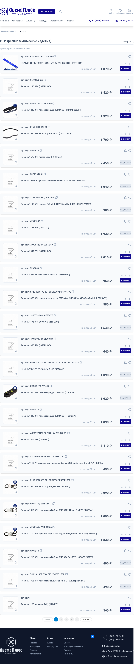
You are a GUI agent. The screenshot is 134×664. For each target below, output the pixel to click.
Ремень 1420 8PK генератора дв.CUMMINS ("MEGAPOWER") (51, 110)
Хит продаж (17, 20)
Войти (111, 13)
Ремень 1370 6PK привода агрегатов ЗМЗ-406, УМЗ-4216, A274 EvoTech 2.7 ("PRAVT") (64, 298)
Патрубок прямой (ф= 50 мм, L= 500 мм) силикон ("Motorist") (51, 63)
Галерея (70, 20)
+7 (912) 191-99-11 (115, 639)
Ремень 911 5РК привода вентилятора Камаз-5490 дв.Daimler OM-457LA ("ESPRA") (62, 463)
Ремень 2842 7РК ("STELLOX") (36, 251)
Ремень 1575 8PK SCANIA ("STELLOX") (40, 322)
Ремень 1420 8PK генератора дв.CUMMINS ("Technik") (48, 416)
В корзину (125, 68)
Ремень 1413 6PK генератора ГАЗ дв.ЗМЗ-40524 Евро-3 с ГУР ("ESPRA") (57, 510)
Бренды (43, 20)
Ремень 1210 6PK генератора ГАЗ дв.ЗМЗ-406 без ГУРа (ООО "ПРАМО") (57, 557)
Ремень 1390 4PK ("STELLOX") (36, 345)
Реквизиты (68, 654)
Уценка (50, 643)
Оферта (67, 643)
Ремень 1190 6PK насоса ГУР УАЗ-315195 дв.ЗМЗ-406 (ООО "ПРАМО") (56, 204)
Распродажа (52, 646)
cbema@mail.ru (126, 20)
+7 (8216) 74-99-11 (101, 20)
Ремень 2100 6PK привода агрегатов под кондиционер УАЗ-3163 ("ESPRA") (59, 533)
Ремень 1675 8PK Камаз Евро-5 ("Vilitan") (41, 157)
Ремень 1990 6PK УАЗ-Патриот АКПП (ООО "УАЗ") (46, 133)
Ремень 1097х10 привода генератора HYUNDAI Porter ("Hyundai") (53, 180)
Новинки (4, 20)
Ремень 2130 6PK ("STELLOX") (36, 86)
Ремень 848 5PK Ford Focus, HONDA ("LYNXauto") (45, 274)
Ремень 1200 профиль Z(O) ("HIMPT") (39, 604)
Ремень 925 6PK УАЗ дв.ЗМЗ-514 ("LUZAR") (43, 369)
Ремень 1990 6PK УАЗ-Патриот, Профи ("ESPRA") (45, 486)
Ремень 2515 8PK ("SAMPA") (35, 439)
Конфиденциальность (73, 646)
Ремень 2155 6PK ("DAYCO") (35, 227)
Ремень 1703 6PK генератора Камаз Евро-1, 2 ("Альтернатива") (53, 581)
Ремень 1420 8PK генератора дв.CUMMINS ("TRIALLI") (48, 392)
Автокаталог (57, 20)
